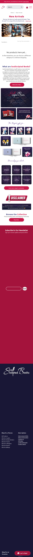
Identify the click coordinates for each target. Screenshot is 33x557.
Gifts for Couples (6, 438)
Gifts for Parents (6, 445)
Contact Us (21, 439)
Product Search (22, 444)
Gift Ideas (20, 441)
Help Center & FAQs (23, 436)
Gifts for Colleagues (7, 443)
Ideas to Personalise (23, 437)
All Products (5, 436)
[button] (27, 7)
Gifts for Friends (6, 441)
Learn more (26, 1)
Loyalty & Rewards (22, 442)
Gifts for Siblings (6, 447)
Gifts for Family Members (8, 439)
